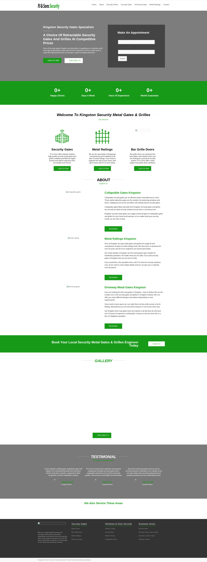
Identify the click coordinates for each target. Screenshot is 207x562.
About (101, 4)
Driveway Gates (141, 4)
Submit (122, 58)
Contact (166, 4)
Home (94, 4)
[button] (103, 504)
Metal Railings (155, 4)
